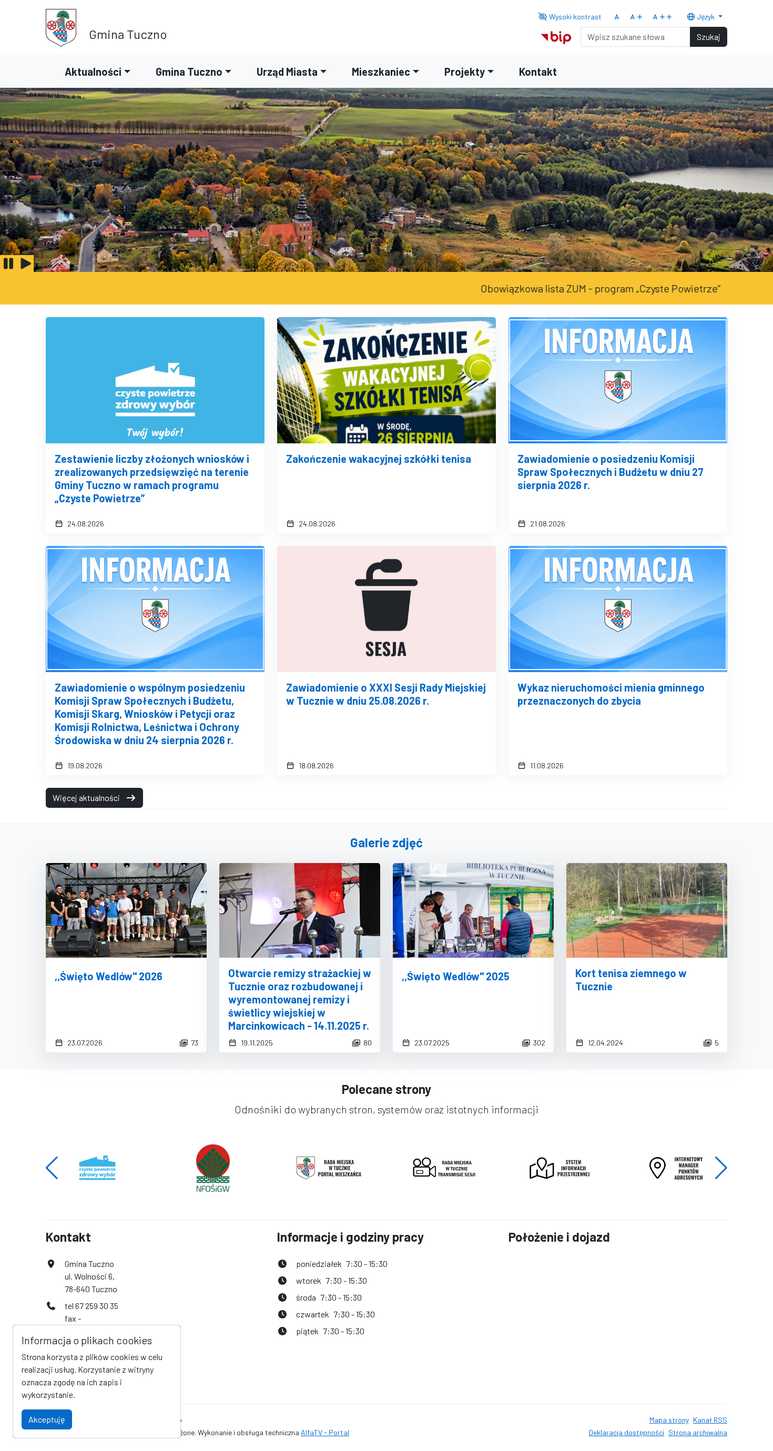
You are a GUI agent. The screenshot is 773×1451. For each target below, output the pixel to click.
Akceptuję (46, 1419)
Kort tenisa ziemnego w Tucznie (631, 979)
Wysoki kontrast (574, 16)
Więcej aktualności (87, 798)
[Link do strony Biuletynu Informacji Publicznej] (556, 35)
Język (705, 16)
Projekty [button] (464, 71)
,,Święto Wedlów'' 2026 (108, 976)
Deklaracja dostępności (626, 1432)
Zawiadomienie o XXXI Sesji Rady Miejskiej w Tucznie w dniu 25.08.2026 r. (386, 694)
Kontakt (538, 71)
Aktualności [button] (93, 71)
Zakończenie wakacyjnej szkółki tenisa (378, 458)
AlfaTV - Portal (325, 1432)
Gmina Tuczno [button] (189, 71)
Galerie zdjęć (386, 842)
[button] (52, 1168)
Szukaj (708, 37)
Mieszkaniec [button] (381, 71)
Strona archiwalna (697, 1432)
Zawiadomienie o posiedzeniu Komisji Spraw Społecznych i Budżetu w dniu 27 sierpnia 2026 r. (610, 471)
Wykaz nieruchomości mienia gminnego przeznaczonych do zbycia (611, 694)
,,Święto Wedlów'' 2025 (456, 976)
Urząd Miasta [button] (287, 71)
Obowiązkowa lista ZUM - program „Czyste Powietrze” (564, 288)
